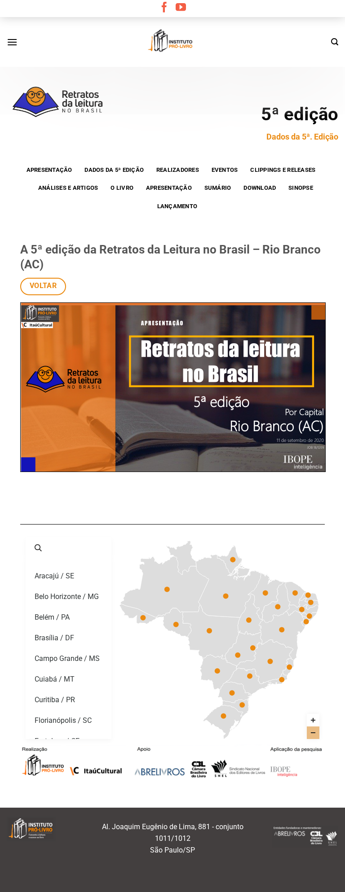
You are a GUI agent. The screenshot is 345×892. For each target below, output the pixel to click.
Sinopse (300, 187)
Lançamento (177, 206)
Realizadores (177, 169)
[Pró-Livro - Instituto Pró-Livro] (172, 41)
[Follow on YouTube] (181, 8)
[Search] (334, 42)
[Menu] (12, 42)
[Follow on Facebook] (164, 8)
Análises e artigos (68, 187)
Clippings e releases (282, 169)
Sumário (217, 187)
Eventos (225, 169)
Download (259, 187)
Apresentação (49, 169)
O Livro (122, 187)
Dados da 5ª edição (114, 169)
